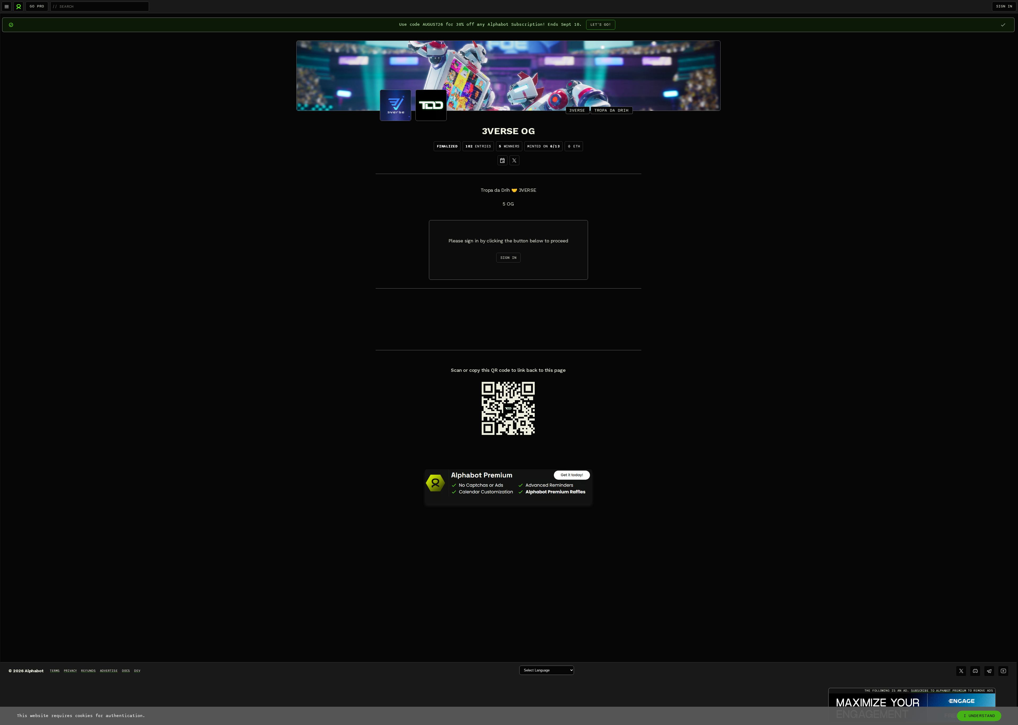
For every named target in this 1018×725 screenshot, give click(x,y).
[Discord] (975, 671)
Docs (126, 670)
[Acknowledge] (1003, 25)
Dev (137, 670)
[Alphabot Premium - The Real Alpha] (508, 483)
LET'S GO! (600, 24)
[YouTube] (1003, 671)
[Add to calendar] (502, 160)
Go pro (37, 6)
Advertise (109, 670)
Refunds (88, 670)
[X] (514, 160)
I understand (979, 715)
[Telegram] (989, 671)
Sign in (1004, 6)
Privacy (70, 670)
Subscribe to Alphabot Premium (938, 690)
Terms (55, 670)
